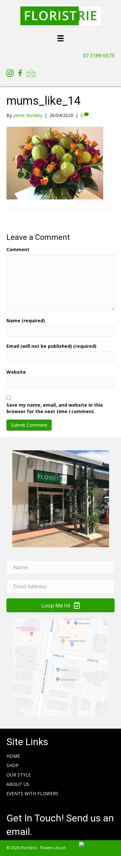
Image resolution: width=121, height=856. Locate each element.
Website (16, 372)
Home (13, 756)
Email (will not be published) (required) (51, 346)
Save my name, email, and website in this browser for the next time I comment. (54, 408)
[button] (60, 605)
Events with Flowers (32, 793)
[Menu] (60, 38)
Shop (12, 765)
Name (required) (25, 320)
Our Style (18, 775)
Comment (17, 249)
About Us (17, 784)
